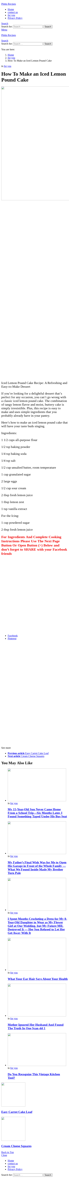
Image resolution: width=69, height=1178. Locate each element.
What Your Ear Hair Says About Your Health (38, 979)
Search (48, 26)
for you (11, 15)
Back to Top (7, 1152)
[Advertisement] (34, 254)
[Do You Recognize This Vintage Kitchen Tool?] (38, 1050)
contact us (13, 12)
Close (4, 1155)
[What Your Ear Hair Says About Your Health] (38, 954)
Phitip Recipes (8, 4)
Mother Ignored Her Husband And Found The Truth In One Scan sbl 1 (36, 1026)
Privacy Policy (15, 18)
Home (11, 9)
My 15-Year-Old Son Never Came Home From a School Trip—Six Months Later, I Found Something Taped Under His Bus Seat (37, 813)
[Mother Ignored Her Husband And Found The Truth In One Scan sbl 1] (38, 1000)
